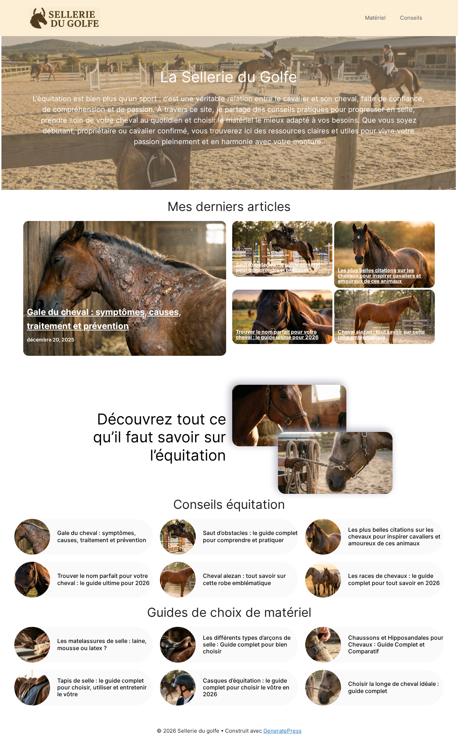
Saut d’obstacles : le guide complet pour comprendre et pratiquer (278, 267)
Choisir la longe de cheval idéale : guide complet (393, 687)
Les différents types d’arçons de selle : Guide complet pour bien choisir (247, 644)
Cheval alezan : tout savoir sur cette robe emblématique (381, 334)
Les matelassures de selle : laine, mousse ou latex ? (102, 644)
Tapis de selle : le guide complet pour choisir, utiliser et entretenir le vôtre (102, 687)
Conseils (411, 17)
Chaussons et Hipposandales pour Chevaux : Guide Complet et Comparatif (395, 644)
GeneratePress (282, 730)
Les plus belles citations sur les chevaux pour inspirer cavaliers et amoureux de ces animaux (379, 275)
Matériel (375, 17)
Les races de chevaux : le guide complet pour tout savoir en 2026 (394, 579)
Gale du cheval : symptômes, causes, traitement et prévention (101, 536)
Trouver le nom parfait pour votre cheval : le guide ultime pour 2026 (277, 334)
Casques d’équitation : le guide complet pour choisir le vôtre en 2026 (246, 687)
